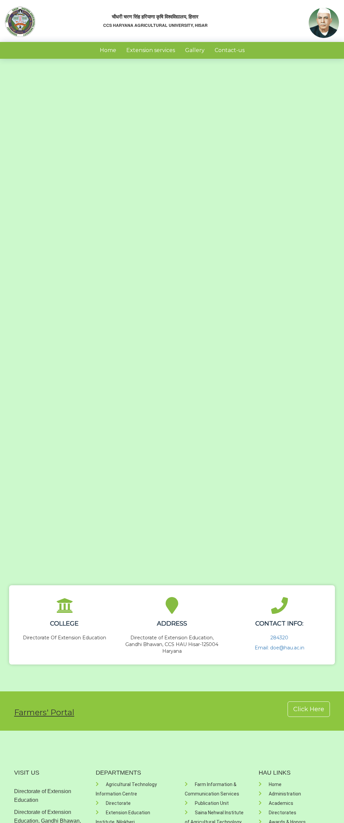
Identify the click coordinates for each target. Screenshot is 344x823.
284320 (279, 638)
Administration (285, 793)
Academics (281, 803)
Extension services (150, 50)
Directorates (282, 812)
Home (108, 50)
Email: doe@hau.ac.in (279, 648)
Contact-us (230, 50)
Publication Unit (212, 803)
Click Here (308, 709)
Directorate (118, 803)
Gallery (195, 50)
